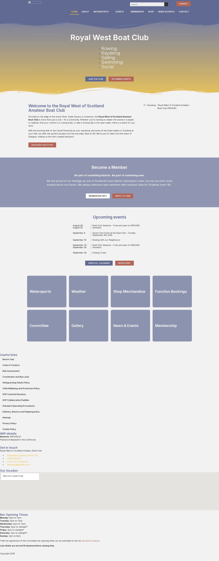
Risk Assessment (11, 371)
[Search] (166, 4)
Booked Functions (90, 540)
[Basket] (171, 4)
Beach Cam (8, 359)
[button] (146, 106)
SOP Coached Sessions (14, 394)
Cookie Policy (9, 429)
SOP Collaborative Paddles (16, 400)
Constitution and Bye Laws (16, 377)
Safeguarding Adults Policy (16, 382)
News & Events (166, 11)
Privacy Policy (9, 423)
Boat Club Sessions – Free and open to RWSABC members (116, 226)
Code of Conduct (11, 365)
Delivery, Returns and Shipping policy (21, 411)
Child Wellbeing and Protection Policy (21, 388)
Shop (151, 11)
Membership (137, 11)
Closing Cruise (99, 252)
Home (74, 11)
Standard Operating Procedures (19, 406)
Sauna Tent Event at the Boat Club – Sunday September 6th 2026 (113, 234)
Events (120, 11)
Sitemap (7, 417)
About (85, 11)
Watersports (101, 11)
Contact (184, 11)
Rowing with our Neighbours (106, 240)
